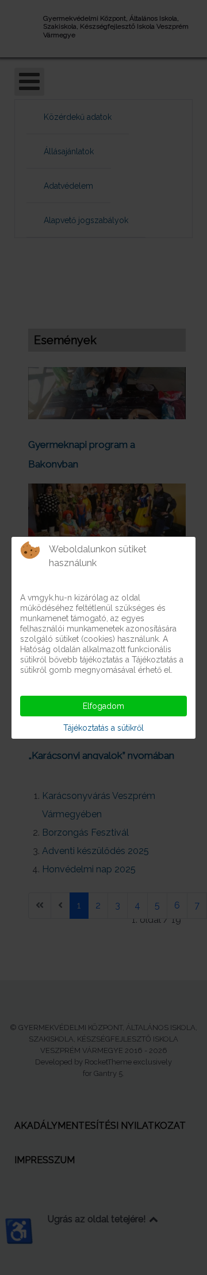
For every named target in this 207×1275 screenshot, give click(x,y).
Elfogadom (103, 706)
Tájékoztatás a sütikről (103, 727)
